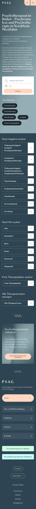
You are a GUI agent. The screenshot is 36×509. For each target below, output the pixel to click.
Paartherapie (9, 117)
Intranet (18, 469)
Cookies (18, 499)
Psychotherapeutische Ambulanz (18, 356)
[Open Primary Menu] (33, 3)
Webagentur (18, 503)
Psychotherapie (10, 111)
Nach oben (17, 476)
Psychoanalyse (9, 105)
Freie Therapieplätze (11, 123)
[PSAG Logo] (7, 3)
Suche (6, 398)
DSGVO (18, 495)
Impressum (18, 491)
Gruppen (23, 117)
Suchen (18, 91)
